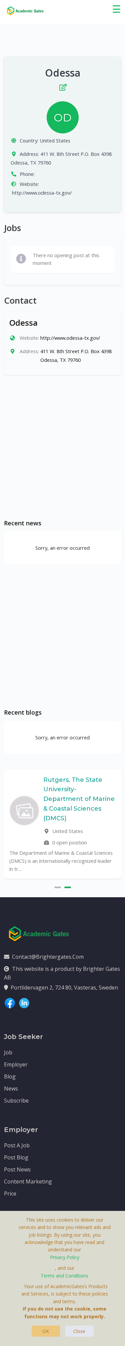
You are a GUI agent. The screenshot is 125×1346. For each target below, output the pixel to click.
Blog (10, 1076)
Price (10, 1193)
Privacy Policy (64, 1257)
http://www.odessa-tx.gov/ (42, 192)
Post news (17, 1169)
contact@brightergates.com (48, 956)
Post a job (17, 1145)
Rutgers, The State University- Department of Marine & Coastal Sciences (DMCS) (79, 799)
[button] (58, 886)
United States (55, 140)
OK (45, 1331)
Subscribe (16, 1100)
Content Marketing (28, 1181)
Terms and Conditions (64, 1275)
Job (8, 1052)
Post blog (16, 1157)
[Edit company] (62, 85)
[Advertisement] (62, 447)
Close (79, 1331)
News (11, 1088)
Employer (16, 1064)
